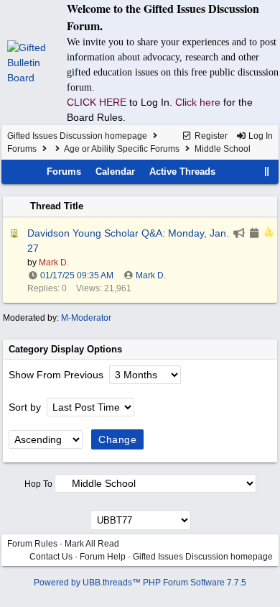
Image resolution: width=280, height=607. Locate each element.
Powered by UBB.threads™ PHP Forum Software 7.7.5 (140, 583)
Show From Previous (57, 374)
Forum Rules (32, 544)
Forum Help (103, 557)
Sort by (26, 407)
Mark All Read (92, 544)
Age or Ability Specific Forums (121, 149)
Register (210, 136)
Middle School (223, 149)
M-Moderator (86, 318)
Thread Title (56, 206)
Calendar (115, 171)
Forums (22, 149)
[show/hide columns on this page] (267, 171)
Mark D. (151, 275)
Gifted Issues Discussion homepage (77, 136)
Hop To (38, 484)
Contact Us (51, 557)
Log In (259, 136)
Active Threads (182, 171)
